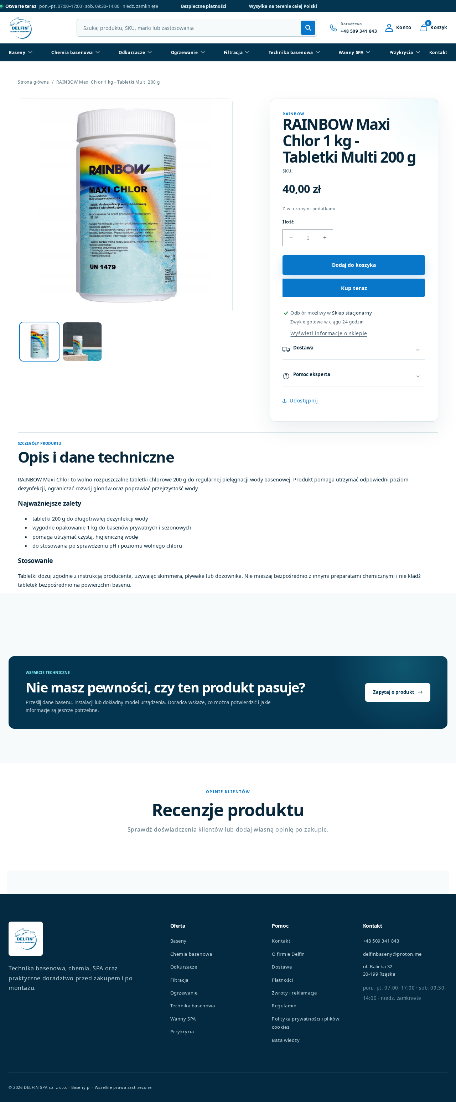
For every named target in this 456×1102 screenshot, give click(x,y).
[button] (433, 28)
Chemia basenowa (72, 52)
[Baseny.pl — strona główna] (21, 28)
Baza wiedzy (286, 1040)
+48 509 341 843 (381, 941)
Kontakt (438, 52)
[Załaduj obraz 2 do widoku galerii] (82, 342)
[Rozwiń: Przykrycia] (418, 52)
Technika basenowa (291, 52)
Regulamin (284, 1005)
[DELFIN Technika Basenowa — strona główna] (26, 939)
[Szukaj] (308, 28)
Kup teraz (354, 287)
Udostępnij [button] (304, 400)
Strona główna (33, 82)
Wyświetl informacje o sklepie (328, 333)
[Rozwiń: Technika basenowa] (318, 52)
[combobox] (197, 28)
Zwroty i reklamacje (294, 993)
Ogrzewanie (184, 52)
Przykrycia (401, 52)
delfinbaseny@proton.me (392, 954)
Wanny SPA (351, 52)
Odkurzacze (132, 52)
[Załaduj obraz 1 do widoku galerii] (39, 342)
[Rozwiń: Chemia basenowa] (97, 52)
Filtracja (233, 52)
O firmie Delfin (288, 954)
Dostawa (282, 967)
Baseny (17, 52)
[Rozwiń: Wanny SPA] (368, 52)
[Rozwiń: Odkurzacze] (149, 52)
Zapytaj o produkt (393, 692)
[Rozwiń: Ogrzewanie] (202, 52)
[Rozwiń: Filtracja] (247, 52)
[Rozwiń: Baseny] (30, 52)
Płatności (282, 980)
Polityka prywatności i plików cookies (305, 1023)
